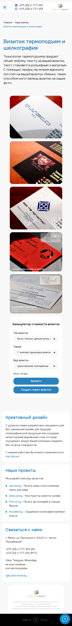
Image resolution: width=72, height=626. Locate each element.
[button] (36, 381)
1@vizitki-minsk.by (16, 575)
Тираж (17, 346)
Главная (7, 22)
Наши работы (21, 22)
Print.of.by (15, 501)
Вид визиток (20, 360)
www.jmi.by (16, 495)
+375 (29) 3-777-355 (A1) (20, 549)
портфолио (12, 456)
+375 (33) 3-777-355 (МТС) (21, 553)
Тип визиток (20, 333)
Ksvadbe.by (16, 511)
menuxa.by (15, 485)
